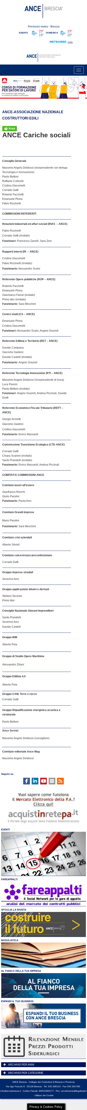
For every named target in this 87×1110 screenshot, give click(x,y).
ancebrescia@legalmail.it (74, 1091)
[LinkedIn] (35, 781)
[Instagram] (52, 781)
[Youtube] (43, 781)
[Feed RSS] (60, 781)
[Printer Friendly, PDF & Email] (9, 128)
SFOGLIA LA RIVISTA (13, 909)
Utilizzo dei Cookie (44, 1095)
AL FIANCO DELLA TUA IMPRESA (21, 971)
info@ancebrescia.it (10, 1091)
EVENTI (5, 829)
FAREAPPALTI (9, 879)
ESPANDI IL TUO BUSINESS (17, 1001)
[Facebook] (26, 781)
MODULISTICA (9, 940)
